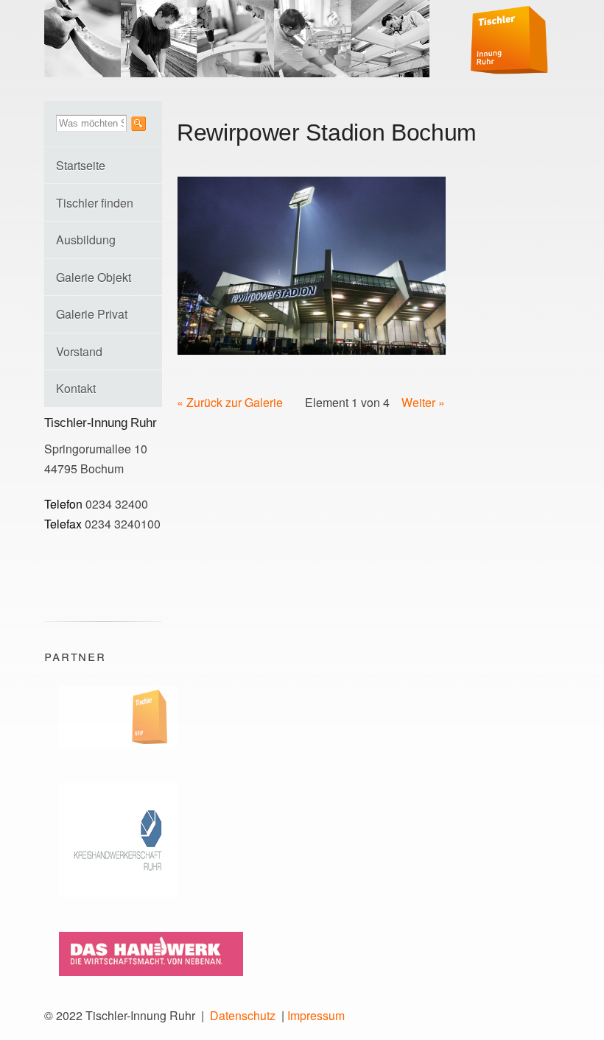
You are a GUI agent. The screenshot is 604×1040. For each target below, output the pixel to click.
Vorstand (79, 351)
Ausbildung (86, 239)
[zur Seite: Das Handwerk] (143, 980)
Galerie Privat (91, 313)
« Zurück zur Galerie (230, 402)
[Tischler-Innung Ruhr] (509, 64)
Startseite (80, 165)
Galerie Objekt (93, 277)
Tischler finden (94, 202)
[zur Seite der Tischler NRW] (110, 753)
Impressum (316, 1015)
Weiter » (423, 402)
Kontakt (76, 388)
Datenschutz (242, 1015)
